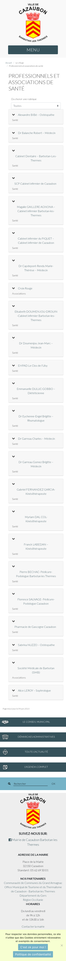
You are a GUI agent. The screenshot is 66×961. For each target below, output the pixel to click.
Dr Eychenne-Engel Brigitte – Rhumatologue (35, 418)
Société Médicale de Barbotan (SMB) (36, 670)
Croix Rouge (25, 288)
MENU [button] (33, 49)
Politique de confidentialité (33, 954)
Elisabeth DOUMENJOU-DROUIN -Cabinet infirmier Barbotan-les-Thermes (36, 316)
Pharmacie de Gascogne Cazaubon (35, 626)
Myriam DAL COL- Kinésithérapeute (36, 519)
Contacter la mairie (33, 926)
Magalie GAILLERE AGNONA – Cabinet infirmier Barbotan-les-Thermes (36, 211)
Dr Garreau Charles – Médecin (36, 438)
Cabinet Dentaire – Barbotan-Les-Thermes (35, 158)
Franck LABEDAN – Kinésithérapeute (36, 546)
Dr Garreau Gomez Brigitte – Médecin (35, 464)
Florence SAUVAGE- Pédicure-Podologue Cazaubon (36, 601)
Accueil (8, 62)
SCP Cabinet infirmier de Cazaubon (35, 183)
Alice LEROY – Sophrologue (34, 690)
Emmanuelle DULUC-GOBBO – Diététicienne (36, 391)
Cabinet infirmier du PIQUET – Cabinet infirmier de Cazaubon (36, 240)
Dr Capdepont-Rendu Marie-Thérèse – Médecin (35, 268)
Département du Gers (33, 895)
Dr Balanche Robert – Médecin (36, 132)
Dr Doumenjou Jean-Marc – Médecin (36, 345)
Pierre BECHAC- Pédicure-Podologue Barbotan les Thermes (36, 574)
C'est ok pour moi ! (33, 947)
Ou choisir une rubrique (24, 99)
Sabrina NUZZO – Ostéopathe (36, 644)
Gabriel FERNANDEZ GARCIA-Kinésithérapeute (36, 491)
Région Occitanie (33, 899)
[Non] (61, 945)
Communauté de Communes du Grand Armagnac (33, 882)
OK (53, 783)
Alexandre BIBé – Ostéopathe (36, 114)
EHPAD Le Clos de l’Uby (33, 365)
